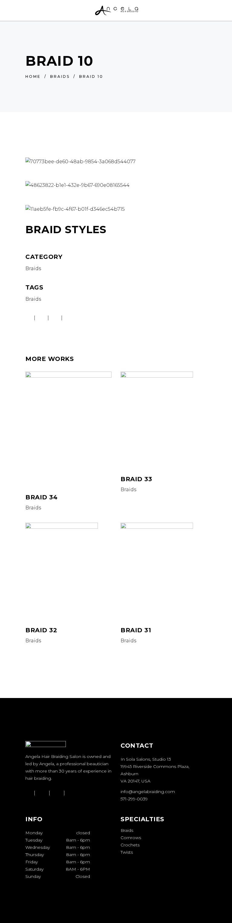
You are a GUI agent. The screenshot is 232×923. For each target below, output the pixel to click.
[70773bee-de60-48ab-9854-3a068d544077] (116, 161)
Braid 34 (41, 497)
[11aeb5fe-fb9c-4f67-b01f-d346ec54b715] (116, 209)
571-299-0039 (134, 799)
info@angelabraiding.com (148, 791)
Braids (60, 76)
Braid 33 (136, 479)
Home (33, 76)
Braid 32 (41, 630)
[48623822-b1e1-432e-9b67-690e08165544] (116, 185)
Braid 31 (136, 630)
